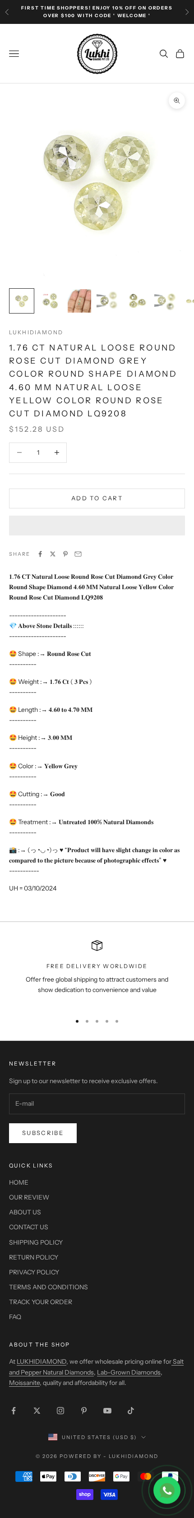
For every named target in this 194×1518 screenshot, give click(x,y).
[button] (97, 525)
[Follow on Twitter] (37, 1410)
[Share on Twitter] (52, 554)
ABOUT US (25, 1212)
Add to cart (97, 498)
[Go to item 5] (137, 301)
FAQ (15, 1317)
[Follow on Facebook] (13, 1410)
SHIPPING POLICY (36, 1242)
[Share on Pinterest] (65, 554)
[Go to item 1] (21, 301)
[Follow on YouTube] (107, 1410)
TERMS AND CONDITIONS (48, 1287)
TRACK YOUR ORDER (40, 1302)
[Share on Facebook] (40, 554)
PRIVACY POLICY (34, 1272)
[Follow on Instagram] (60, 1410)
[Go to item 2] (50, 301)
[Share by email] (78, 554)
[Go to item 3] (79, 301)
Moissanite (24, 1383)
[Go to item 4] (108, 301)
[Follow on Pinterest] (83, 1410)
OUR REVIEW (29, 1197)
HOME (18, 1182)
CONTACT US (28, 1227)
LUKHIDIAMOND (36, 332)
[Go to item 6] (166, 301)
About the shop (39, 1344)
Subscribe (43, 1132)
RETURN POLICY (33, 1257)
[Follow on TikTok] (130, 1410)
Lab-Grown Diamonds (129, 1372)
